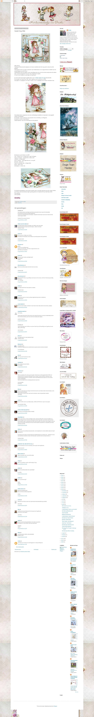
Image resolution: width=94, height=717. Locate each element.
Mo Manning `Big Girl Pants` (67, 517)
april (63, 504)
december (64, 490)
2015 (62, 484)
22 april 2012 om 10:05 (22, 456)
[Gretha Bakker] (60, 56)
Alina (19, 532)
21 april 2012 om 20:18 (22, 281)
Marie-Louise (20, 453)
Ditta (19, 389)
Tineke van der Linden (22, 223)
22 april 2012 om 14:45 (22, 495)
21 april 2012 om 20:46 (22, 320)
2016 (62, 482)
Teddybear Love (65, 507)
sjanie (19, 520)
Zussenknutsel (21, 276)
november (64, 492)
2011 (62, 538)
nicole (19, 295)
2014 (62, 485)
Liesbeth (19, 362)
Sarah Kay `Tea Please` (67, 523)
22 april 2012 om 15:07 (22, 505)
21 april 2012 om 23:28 (22, 413)
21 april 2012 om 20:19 (22, 291)
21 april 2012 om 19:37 (22, 220)
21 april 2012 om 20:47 (22, 331)
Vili (62, 208)
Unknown (20, 244)
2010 (62, 540)
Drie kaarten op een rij (66, 505)
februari (64, 534)
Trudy (19, 460)
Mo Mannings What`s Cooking (68, 530)
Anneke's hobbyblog (65, 199)
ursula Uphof (20, 304)
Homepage (36, 549)
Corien (19, 255)
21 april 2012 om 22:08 (22, 396)
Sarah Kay (20, 202)
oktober (63, 494)
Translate (70, 50)
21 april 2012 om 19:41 (22, 240)
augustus (64, 497)
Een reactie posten (20, 546)
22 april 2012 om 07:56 (22, 440)
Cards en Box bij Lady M (23, 409)
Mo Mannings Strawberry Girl (68, 524)
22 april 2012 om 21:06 (22, 516)
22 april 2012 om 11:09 (22, 464)
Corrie (19, 233)
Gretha (69, 30)
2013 (62, 487)
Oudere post (53, 549)
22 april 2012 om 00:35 (22, 425)
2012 (62, 489)
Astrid (19, 499)
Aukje (19, 285)
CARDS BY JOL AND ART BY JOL (25, 443)
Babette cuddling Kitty (66, 519)
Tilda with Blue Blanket (66, 526)
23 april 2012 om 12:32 (22, 537)
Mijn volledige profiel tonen (65, 43)
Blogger (55, 706)
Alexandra (63, 189)
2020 (62, 475)
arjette (19, 468)
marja (19, 400)
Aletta (19, 429)
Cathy (19, 541)
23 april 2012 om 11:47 (22, 528)
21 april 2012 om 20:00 (22, 261)
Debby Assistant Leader (66, 195)
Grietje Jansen (21, 488)
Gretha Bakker (62, 55)
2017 (62, 480)
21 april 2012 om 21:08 (22, 351)
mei (63, 502)
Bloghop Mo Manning (66, 514)
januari (63, 536)
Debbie (19, 477)
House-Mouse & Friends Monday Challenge (74, 677)
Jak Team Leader (65, 197)
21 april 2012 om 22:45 (22, 405)
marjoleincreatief (21, 311)
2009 (62, 542)
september (64, 495)
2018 (62, 479)
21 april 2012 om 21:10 (22, 358)
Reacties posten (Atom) (25, 551)
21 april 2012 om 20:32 (22, 307)
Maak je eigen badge (63, 58)
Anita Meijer (20, 417)
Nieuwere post (18, 549)
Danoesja (20, 370)
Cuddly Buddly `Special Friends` (68, 516)
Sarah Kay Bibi (65, 512)
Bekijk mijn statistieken (64, 88)
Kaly (62, 204)
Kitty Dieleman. (21, 265)
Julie (62, 193)
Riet (18, 509)
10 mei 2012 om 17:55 (22, 544)
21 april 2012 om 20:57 (22, 340)
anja (19, 355)
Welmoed (20, 344)
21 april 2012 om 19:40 (22, 229)
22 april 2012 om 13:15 (22, 473)
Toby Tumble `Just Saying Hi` (68, 521)
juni (63, 501)
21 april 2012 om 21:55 (22, 385)
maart (63, 533)
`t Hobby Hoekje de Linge (39, 77)
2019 (62, 477)
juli (63, 499)
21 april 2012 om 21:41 (22, 366)
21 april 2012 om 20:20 (22, 300)
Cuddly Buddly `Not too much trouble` (69, 509)
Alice (62, 191)
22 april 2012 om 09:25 (22, 449)
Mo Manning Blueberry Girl (67, 511)
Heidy (62, 206)
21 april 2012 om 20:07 (22, 272)
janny (19, 335)
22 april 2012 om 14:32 (22, 484)
